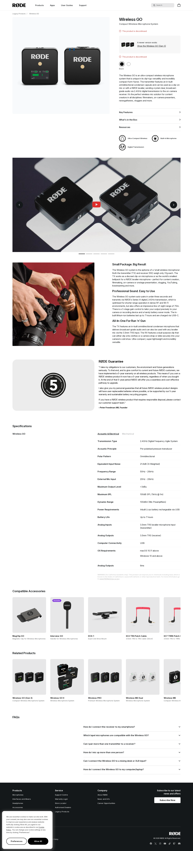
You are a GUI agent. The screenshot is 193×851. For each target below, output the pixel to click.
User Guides (67, 5)
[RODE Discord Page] (179, 844)
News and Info (104, 799)
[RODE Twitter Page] (156, 844)
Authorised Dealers (63, 807)
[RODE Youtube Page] (165, 844)
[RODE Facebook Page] (151, 844)
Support (83, 5)
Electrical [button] (108, 434)
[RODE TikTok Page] (170, 844)
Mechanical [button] (128, 434)
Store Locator (60, 803)
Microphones (17, 795)
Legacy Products (19, 14)
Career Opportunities (106, 803)
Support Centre (61, 795)
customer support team (113, 402)
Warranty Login (61, 799)
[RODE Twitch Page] (174, 844)
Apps (52, 5)
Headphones (17, 803)
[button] (122, 64)
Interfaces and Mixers (21, 799)
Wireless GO (34, 14)
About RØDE (103, 795)
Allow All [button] (38, 841)
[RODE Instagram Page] (160, 844)
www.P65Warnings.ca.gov (109, 579)
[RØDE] (19, 5)
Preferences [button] (16, 841)
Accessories (17, 807)
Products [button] (39, 5)
